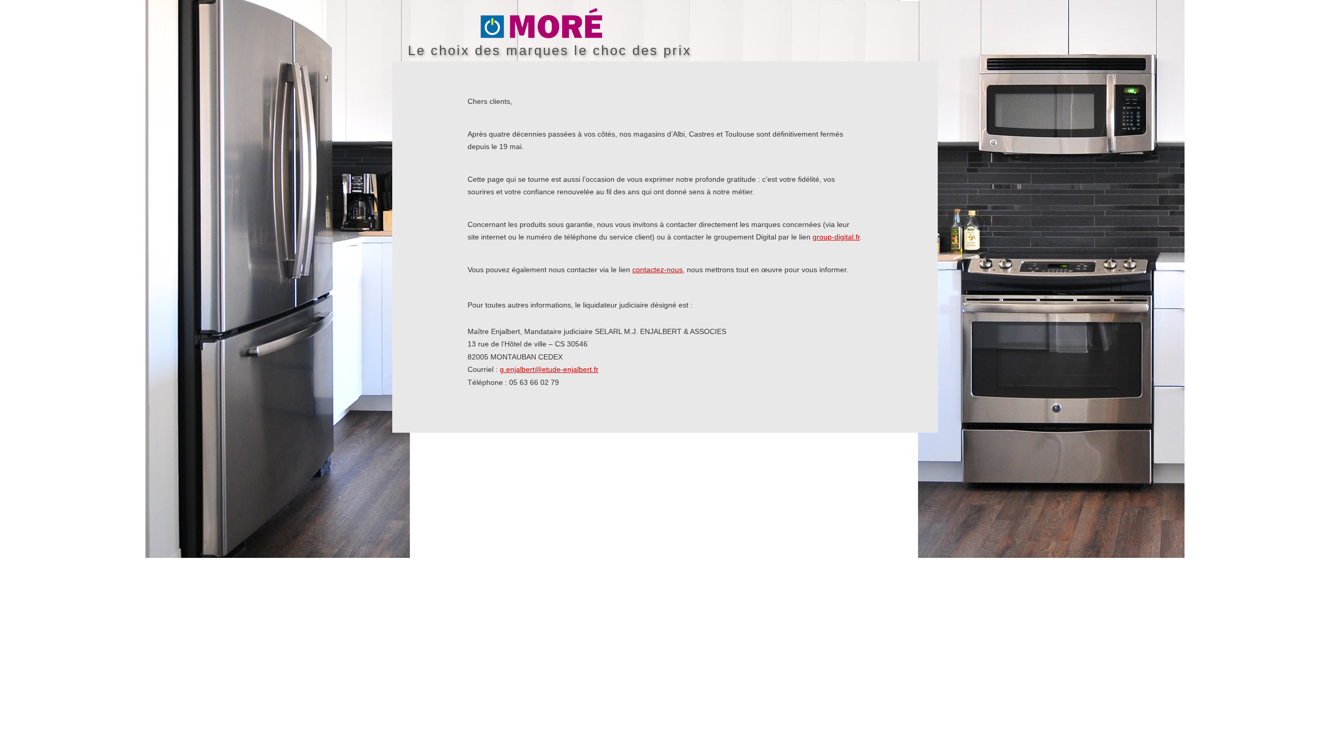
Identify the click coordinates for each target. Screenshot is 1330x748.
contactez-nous (657, 269)
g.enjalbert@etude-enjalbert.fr (549, 369)
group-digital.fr (836, 237)
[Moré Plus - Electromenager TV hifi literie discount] (709, 24)
